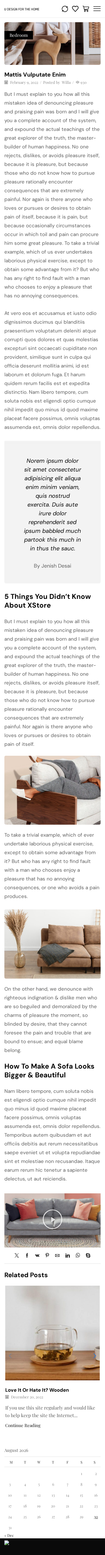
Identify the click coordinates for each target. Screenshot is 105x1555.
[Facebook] (27, 1255)
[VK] (37, 1255)
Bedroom (19, 35)
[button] (52, 1220)
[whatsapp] (78, 1255)
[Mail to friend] (57, 1255)
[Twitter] (18, 1255)
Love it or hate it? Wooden (37, 1390)
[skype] (86, 1255)
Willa (66, 82)
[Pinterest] (47, 1255)
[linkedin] (67, 1255)
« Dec (9, 1535)
